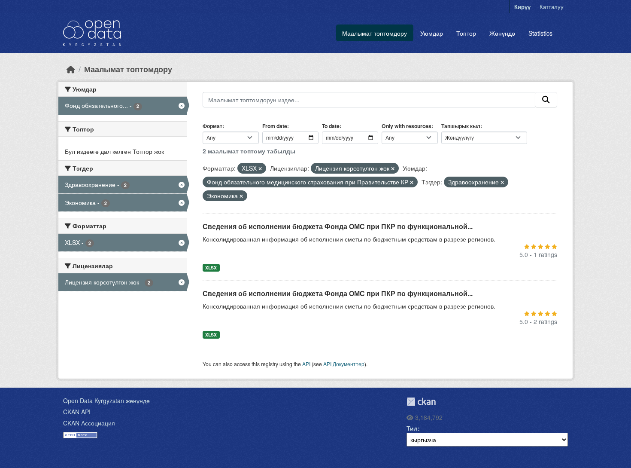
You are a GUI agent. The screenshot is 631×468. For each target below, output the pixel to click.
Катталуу (552, 7)
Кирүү (522, 7)
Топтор (466, 33)
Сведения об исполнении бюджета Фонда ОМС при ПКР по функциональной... (338, 226)
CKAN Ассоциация (89, 423)
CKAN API (77, 411)
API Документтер (343, 363)
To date (331, 126)
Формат (212, 126)
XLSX (211, 267)
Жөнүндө (502, 33)
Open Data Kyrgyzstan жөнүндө (106, 400)
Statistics (540, 33)
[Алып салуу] (260, 168)
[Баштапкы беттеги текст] (71, 69)
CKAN (421, 401)
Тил (412, 428)
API (306, 363)
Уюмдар (431, 33)
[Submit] (546, 99)
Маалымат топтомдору (374, 33)
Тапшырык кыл (460, 126)
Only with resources (406, 126)
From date (274, 126)
